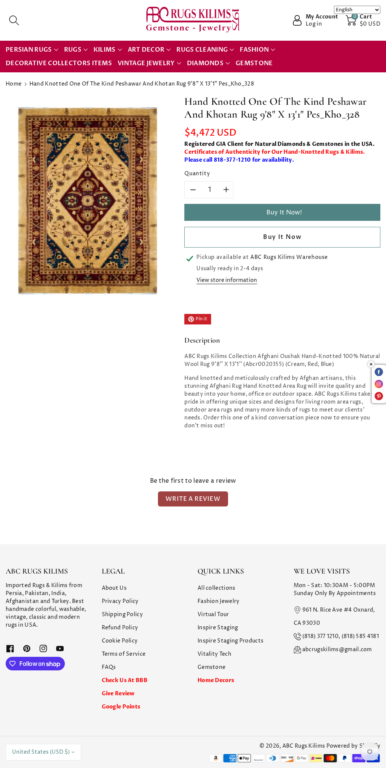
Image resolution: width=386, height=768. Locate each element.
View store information (226, 280)
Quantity (197, 173)
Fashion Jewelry (219, 601)
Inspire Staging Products (230, 640)
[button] (14, 20)
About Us (114, 588)
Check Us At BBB (125, 680)
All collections (217, 588)
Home (13, 83)
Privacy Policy (120, 601)
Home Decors (216, 680)
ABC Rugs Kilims (303, 746)
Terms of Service (124, 654)
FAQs (109, 667)
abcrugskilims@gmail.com (337, 649)
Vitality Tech (214, 654)
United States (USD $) (41, 752)
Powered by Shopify (353, 746)
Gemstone (211, 667)
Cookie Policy (120, 640)
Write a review (192, 499)
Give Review (118, 693)
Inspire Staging (218, 627)
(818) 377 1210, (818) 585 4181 (340, 636)
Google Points (121, 706)
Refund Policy (120, 627)
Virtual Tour (213, 614)
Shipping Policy (122, 614)
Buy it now (282, 237)
